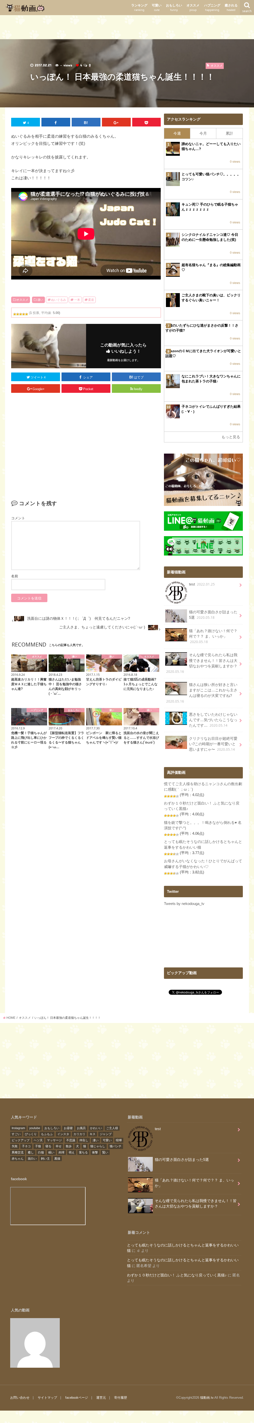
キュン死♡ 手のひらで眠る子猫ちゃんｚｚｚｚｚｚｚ (210, 206)
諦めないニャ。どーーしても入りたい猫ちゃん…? (211, 146)
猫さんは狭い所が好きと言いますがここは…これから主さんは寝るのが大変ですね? (201, 693)
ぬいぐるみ (58, 300)
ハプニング (212, 7)
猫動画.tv (206, 1397)
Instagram (18, 1128)
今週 (177, 133)
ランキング (139, 7)
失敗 (15, 1146)
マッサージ (54, 1140)
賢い (105, 1152)
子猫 (38, 1146)
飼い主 (45, 1158)
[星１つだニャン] (14, 314)
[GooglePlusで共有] (116, 122)
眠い (51, 1152)
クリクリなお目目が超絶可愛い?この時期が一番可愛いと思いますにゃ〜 (213, 744)
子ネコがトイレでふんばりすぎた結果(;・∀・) (211, 408)
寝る (48, 1146)
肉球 (61, 1152)
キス (92, 1134)
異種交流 (18, 1152)
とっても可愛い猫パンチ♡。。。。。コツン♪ (211, 176)
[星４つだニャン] (23, 314)
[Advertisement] (127, 26)
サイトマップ (47, 1397)
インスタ (63, 1134)
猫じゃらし (97, 1146)
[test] (35, 1343)
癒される (231, 7)
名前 (14, 576)
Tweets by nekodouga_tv (184, 904)
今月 (203, 133)
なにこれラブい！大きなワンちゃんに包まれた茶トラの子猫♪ (211, 378)
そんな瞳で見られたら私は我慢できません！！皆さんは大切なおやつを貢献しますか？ (201, 663)
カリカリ (79, 1134)
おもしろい (174, 7)
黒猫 (57, 1158)
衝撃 (95, 1152)
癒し (31, 1152)
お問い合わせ (20, 1397)
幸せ (59, 1146)
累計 (229, 133)
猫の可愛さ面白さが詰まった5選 (213, 615)
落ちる (83, 1152)
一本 (77, 300)
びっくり (31, 1134)
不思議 (70, 1140)
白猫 (41, 1152)
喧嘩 (119, 1140)
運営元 (101, 1397)
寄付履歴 (120, 1397)
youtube (34, 1128)
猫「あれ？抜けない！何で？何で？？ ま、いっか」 (213, 636)
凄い (40, 300)
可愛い (156, 7)
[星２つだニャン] (17, 314)
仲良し (83, 1140)
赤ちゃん (18, 1158)
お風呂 (81, 1128)
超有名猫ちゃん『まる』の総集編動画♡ (211, 267)
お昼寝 (68, 1128)
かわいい (96, 1128)
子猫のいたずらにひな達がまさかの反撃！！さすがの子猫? (201, 327)
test (202, 584)
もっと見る (231, 437)
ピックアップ (21, 1140)
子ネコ (26, 1146)
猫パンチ (116, 1146)
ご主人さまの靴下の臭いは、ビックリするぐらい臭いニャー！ (211, 297)
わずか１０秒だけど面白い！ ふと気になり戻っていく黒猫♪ (177, 1275)
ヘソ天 (38, 1140)
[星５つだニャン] (26, 314)
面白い (32, 1158)
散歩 (69, 1146)
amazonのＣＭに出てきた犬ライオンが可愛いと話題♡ (203, 353)
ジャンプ (106, 1134)
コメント (18, 518)
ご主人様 (112, 1128)
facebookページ (76, 1397)
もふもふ (47, 1134)
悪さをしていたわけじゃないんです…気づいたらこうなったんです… (213, 720)
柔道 (91, 300)
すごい (16, 1134)
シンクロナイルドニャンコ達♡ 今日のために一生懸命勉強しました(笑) (210, 237)
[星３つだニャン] (20, 314)
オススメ (193, 7)
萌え (72, 1152)
